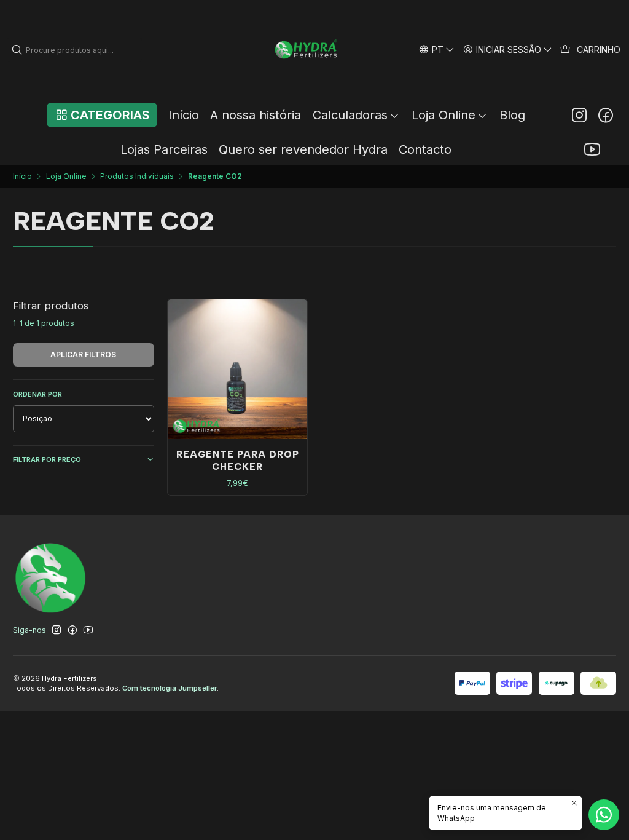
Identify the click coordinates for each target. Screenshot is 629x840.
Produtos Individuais (137, 176)
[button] (102, 115)
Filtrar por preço (47, 459)
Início (22, 176)
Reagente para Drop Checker (237, 460)
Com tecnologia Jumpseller (169, 688)
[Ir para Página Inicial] (307, 50)
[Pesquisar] (17, 50)
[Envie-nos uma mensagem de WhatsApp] (603, 814)
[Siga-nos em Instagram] (579, 115)
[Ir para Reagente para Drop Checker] (238, 369)
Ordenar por (37, 394)
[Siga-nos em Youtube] (592, 149)
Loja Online (66, 176)
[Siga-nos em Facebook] (605, 115)
